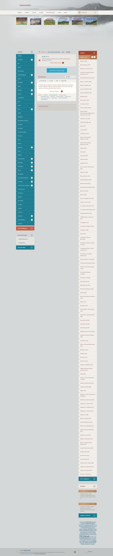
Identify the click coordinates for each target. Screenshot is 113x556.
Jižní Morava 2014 (84, 133)
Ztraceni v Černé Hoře (85, 474)
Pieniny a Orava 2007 (85, 202)
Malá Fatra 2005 (84, 172)
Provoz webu (94, 534)
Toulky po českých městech (87, 383)
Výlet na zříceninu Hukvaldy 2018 (87, 430)
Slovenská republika (22, 178)
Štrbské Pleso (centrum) (88, 543)
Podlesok (86, 530)
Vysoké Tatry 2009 (84, 451)
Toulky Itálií (63, 80)
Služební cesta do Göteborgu (87, 331)
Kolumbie (20, 124)
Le (81, 527)
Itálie (18, 109)
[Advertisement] (56, 37)
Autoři (34, 12)
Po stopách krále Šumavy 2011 (87, 209)
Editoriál (19, 82)
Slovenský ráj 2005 (84, 320)
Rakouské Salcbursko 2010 (86, 289)
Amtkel (84, 522)
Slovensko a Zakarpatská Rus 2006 (87, 315)
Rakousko (19, 162)
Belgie (19, 67)
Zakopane (87, 541)
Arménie (20, 56)
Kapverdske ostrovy (23, 120)
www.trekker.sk (22, 242)
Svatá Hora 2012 (84, 340)
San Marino (20, 174)
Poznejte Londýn (84, 230)
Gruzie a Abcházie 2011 (86, 89)
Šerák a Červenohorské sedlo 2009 (87, 345)
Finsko (19, 86)
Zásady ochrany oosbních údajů (40, 553)
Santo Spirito (54, 98)
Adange (81, 522)
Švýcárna (93, 544)
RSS (75, 552)
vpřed (94, 57)
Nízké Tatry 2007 (84, 191)
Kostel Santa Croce (45, 96)
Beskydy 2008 (83, 61)
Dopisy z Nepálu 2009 (85, 85)
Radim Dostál (27, 550)
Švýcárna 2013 (83, 357)
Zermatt (90, 541)
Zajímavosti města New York (87, 466)
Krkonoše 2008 (84, 155)
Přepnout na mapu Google (56, 70)
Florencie (42, 76)
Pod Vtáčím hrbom (91, 531)
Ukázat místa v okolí (55, 63)
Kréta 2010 (83, 152)
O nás (59, 12)
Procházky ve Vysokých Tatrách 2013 (86, 254)
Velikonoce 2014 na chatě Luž (87, 400)
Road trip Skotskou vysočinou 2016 (87, 297)
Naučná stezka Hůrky (85, 183)
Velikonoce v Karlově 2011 (86, 403)
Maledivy (20, 136)
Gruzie (18, 94)
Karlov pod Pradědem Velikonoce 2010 (85, 143)
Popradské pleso (84, 533)
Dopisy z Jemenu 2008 (85, 81)
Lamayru (95, 526)
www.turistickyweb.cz (23, 239)
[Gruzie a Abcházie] (49, 21)
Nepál (19, 151)
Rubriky (20, 12)
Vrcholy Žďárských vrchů (86, 422)
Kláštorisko (87, 526)
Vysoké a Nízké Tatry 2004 (86, 448)
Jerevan (85, 524)
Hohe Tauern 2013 (84, 100)
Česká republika (21, 75)
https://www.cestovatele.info (54, 52)
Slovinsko (19, 181)
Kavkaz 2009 (83, 148)
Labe (92, 526)
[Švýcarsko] (91, 21)
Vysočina (20, 223)
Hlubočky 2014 (83, 96)
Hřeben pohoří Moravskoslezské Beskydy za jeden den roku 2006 (87, 113)
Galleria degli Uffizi (53, 95)
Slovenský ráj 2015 (84, 327)
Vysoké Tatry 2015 (84, 459)
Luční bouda (85, 527)
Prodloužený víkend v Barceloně (85, 238)
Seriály (27, 12)
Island (19, 105)
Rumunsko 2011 (84, 305)
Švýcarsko (20, 200)
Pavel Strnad (43, 80)
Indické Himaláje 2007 (85, 122)
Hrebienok (81, 524)
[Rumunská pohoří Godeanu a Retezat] (77, 21)
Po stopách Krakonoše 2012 (87, 206)
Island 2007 (83, 126)
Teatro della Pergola (63, 98)
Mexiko (19, 143)
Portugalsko (20, 159)
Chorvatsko (21, 98)
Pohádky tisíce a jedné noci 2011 (87, 218)
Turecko (20, 212)
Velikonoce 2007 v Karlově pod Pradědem (87, 395)
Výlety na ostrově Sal (85, 435)
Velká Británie (20, 220)
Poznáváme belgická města (87, 226)
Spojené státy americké (23, 185)
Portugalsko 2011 (84, 222)
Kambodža (20, 117)
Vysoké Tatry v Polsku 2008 (87, 463)
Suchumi (89, 539)
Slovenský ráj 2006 (84, 324)
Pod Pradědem (83, 531)
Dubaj (19, 78)
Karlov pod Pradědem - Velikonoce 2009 (86, 138)
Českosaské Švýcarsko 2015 (87, 78)
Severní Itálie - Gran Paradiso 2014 (87, 310)
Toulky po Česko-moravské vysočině (87, 378)
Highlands (87, 523)
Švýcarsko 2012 (84, 361)
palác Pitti (68, 52)
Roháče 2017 (83, 302)
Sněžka (84, 539)
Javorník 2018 (83, 130)
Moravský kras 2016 (85, 176)
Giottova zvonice (62, 95)
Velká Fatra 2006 (84, 414)
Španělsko (20, 193)
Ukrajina (19, 216)
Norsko (20, 155)
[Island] (35, 21)
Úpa (80, 542)
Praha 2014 (83, 233)
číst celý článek (54, 91)
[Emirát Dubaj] (21, 21)
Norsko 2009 (83, 194)
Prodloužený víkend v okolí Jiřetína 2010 (86, 249)
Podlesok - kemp (93, 530)
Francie (19, 90)
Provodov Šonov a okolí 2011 (87, 259)
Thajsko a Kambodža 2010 (86, 364)
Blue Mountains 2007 (85, 65)
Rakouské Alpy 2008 (85, 285)
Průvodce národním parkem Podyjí (87, 267)
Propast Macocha (86, 534)
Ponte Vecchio (68, 96)
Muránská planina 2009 (85, 179)
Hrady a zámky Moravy (85, 107)
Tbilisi (83, 541)
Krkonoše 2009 (84, 159)
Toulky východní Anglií (85, 387)
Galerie (41, 12)
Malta (19, 139)
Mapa (65, 12)
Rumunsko (19, 166)
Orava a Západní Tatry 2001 (87, 198)
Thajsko (20, 204)
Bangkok (88, 522)
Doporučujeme (50, 12)
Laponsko (20, 128)
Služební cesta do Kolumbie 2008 (87, 336)
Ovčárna (90, 529)
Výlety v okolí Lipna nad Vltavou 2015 (86, 443)
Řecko (18, 170)
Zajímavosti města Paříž (86, 470)
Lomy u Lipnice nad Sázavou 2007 (87, 167)
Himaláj (92, 523)
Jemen (19, 113)
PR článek (84, 536)
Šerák (83, 542)
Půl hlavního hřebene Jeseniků (85, 273)
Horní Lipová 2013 (84, 104)
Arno (41, 95)
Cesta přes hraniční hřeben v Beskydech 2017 (87, 73)
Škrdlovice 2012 (84, 350)
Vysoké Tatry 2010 (84, 455)
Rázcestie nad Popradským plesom (87, 537)
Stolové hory (21, 189)
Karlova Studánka (90, 524)
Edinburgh (83, 523)
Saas (90, 538)
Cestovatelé (26, 5)
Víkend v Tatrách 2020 (85, 418)
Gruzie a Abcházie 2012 (86, 92)
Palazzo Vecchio (59, 96)
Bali (19, 63)
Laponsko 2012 (84, 163)
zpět (92, 57)
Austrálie (19, 59)
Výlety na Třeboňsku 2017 (86, 439)
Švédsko (20, 197)
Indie (19, 101)
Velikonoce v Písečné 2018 (86, 411)
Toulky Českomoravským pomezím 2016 (86, 369)
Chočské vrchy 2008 (85, 118)
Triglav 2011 (83, 390)
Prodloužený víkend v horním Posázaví (87, 243)
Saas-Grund (93, 538)
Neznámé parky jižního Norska (87, 187)
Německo (19, 147)
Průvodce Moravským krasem (87, 263)
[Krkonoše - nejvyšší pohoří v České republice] (63, 21)
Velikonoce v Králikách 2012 (87, 407)
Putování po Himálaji (85, 277)
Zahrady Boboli (44, 99)
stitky (63, 52)
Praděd (90, 533)
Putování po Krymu (85, 281)
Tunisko (20, 208)
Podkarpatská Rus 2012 (86, 213)
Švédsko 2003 (83, 353)
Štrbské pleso (87, 542)
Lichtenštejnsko (22, 132)
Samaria (81, 539)
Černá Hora (21, 71)
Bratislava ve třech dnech (86, 68)
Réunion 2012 (83, 292)
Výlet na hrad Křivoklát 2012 (87, 426)
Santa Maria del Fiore (45, 98)
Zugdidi (94, 541)
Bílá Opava (93, 522)
